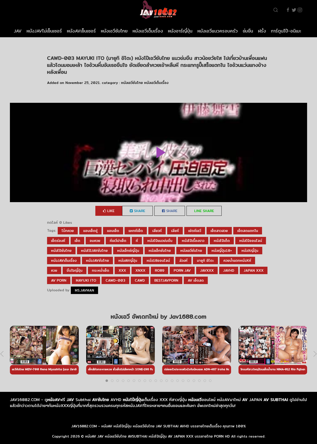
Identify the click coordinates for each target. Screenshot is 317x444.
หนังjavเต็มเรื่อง (64, 260)
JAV (18, 31)
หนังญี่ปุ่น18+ (221, 250)
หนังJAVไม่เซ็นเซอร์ (44, 31)
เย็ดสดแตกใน (247, 230)
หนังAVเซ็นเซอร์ (81, 31)
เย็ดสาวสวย (219, 230)
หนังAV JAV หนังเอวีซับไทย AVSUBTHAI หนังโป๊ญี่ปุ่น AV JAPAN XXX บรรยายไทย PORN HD (157, 436)
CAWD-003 (115, 280)
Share (139, 211)
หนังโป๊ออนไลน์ (250, 240)
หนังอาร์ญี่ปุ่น (180, 31)
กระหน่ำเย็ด (100, 270)
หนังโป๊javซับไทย (94, 250)
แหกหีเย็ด (136, 230)
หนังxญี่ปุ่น (249, 250)
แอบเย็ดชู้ (90, 230)
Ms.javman (84, 290)
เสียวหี (157, 230)
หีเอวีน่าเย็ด (118, 240)
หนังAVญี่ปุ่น (127, 260)
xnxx (140, 270)
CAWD (140, 280)
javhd (228, 270)
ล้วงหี (183, 260)
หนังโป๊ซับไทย (61, 250)
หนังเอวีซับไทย (114, 31)
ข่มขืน (248, 31)
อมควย (95, 240)
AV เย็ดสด (196, 280)
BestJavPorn (166, 280)
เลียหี (175, 230)
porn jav (182, 270)
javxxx (207, 270)
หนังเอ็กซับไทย (160, 250)
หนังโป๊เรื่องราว (193, 240)
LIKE (110, 211)
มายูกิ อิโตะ (205, 260)
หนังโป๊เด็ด (222, 240)
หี (137, 240)
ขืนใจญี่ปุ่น (74, 270)
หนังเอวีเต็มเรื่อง (147, 31)
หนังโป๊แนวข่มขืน (159, 240)
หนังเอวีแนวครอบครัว (217, 31)
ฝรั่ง (262, 31)
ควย (54, 270)
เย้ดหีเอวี (194, 230)
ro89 (159, 270)
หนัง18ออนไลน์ (158, 260)
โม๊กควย (68, 230)
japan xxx (254, 270)
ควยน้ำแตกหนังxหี (237, 260)
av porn (58, 280)
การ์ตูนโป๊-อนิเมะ (286, 31)
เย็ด (77, 240)
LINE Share (204, 211)
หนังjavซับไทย (97, 260)
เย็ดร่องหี (58, 240)
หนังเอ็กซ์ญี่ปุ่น (128, 250)
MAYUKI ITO (86, 280)
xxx (122, 270)
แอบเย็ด (113, 230)
